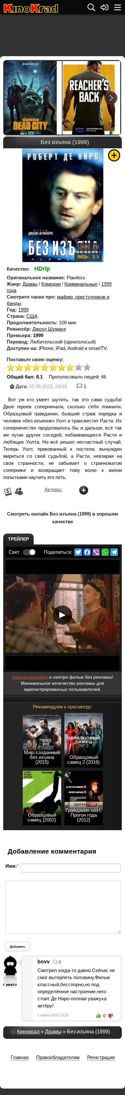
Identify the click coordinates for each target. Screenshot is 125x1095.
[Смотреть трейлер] (62, 615)
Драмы (30, 284)
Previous (13, 97)
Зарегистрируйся (30, 677)
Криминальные (80, 284)
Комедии (51, 284)
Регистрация (101, 1057)
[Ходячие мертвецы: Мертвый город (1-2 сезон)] (33, 98)
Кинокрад (28, 1031)
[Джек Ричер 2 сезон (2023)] (91, 98)
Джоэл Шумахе (49, 329)
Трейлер (18, 539)
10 (87, 367)
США (32, 316)
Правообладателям (57, 1057)
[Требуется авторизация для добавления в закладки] (114, 155)
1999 (23, 309)
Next (111, 97)
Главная (20, 1057)
